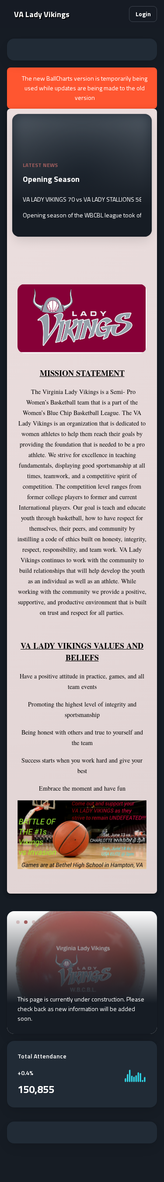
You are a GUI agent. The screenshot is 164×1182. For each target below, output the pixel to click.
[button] (119, 14)
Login (143, 13)
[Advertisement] (82, 49)
